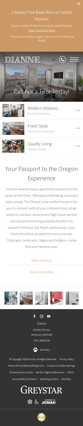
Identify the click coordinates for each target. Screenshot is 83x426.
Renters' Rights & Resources (50, 372)
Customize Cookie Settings (61, 365)
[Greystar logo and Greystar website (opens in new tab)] (41, 392)
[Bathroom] (41, 298)
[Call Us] (62, 59)
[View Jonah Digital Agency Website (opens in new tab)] (49, 403)
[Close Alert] (79, 5)
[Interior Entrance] (56, 298)
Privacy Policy (67, 359)
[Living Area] (10, 298)
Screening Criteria (49, 379)
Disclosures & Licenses (21, 372)
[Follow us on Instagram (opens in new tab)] (41, 316)
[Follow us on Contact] (48, 316)
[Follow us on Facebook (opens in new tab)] (34, 316)
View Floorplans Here (41, 30)
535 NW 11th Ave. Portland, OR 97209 (41, 332)
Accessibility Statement (24, 379)
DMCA (70, 372)
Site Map (66, 379)
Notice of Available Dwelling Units (26, 365)
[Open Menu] (74, 59)
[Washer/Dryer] (72, 298)
